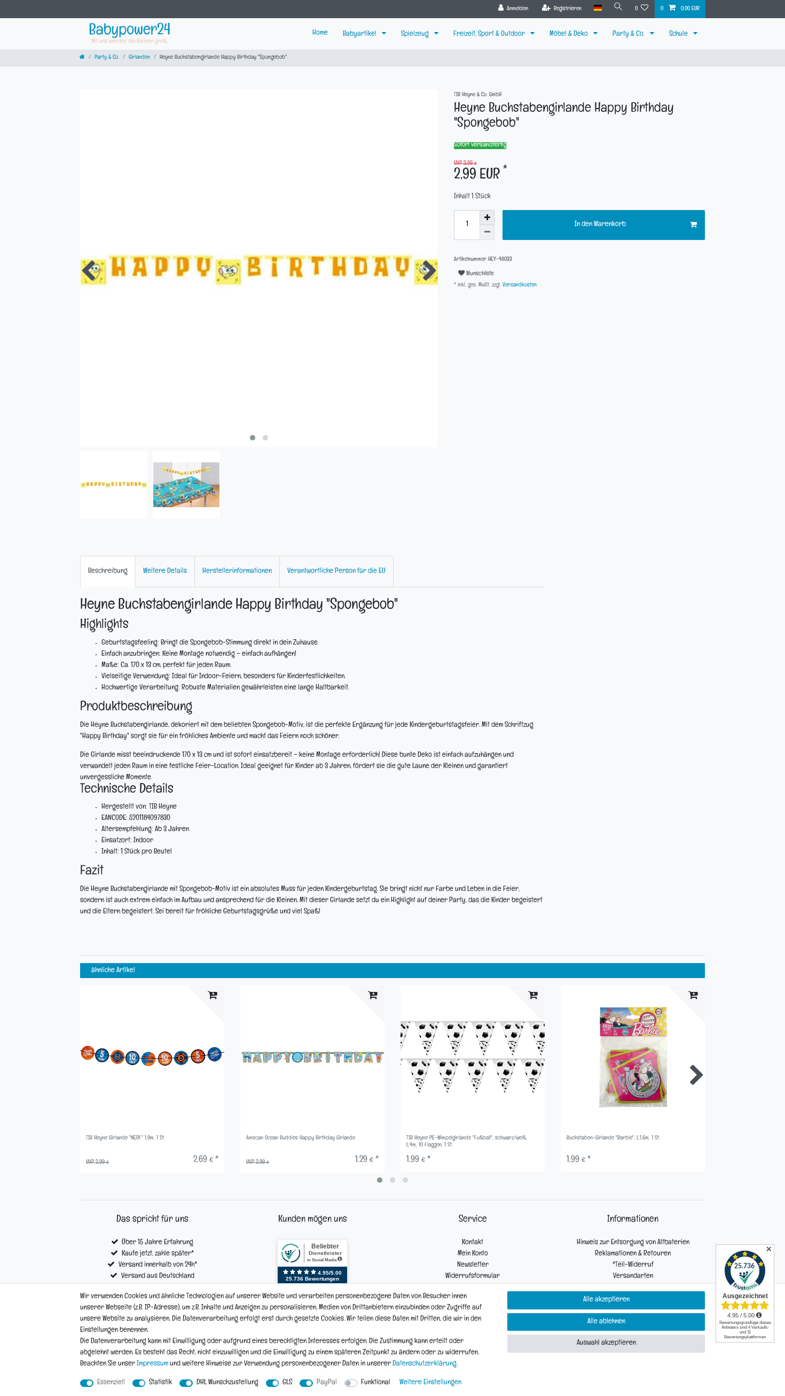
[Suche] (618, 8)
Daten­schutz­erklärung (424, 1364)
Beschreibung (108, 571)
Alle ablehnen (606, 1322)
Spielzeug (415, 34)
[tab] (108, 571)
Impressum (152, 1364)
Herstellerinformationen (237, 571)
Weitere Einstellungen (430, 1383)
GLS (287, 1383)
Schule (679, 34)
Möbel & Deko (570, 34)
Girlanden (139, 58)
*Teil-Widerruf (633, 1265)
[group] (152, 1058)
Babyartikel (360, 34)
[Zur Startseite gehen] (82, 58)
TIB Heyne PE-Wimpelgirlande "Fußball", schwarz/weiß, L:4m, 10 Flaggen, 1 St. (466, 1142)
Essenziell (111, 1383)
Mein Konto (473, 1254)
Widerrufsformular (472, 1276)
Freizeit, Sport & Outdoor (490, 34)
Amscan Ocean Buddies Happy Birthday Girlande (300, 1139)
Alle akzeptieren (606, 1300)
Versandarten (633, 1276)
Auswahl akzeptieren (606, 1343)
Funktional (375, 1383)
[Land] (597, 8)
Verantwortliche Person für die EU (336, 571)
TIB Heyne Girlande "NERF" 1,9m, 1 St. (125, 1139)
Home (320, 33)
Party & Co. (629, 34)
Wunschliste (479, 274)
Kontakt (472, 1242)
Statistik (160, 1383)
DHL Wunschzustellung (227, 1383)
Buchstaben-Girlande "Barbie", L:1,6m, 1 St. (613, 1139)
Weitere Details (165, 571)
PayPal (327, 1383)
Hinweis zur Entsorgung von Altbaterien (633, 1242)
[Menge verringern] (487, 232)
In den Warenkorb (600, 224)
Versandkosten (519, 286)
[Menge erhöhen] (487, 217)
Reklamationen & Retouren (633, 1254)
